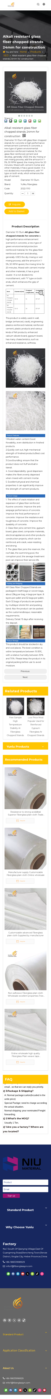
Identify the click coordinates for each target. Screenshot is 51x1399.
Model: (7, 180)
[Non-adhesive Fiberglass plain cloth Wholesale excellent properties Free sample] (25, 969)
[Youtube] (23, 1274)
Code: (7, 188)
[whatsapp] (8, 1274)
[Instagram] (42, 1274)
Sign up (11, 1195)
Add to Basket (17, 211)
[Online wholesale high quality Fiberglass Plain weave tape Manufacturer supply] (25, 1029)
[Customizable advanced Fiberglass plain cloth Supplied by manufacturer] (25, 909)
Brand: (7, 184)
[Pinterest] (44, 1390)
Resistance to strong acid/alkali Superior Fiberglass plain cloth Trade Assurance (25, 813)
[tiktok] (37, 1274)
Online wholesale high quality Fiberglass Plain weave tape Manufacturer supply (25, 1055)
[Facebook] (13, 1274)
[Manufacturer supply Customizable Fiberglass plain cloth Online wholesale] (25, 848)
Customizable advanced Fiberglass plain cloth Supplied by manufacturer (25, 934)
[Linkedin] (18, 1274)
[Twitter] (27, 1274)
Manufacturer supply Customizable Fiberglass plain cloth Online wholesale (25, 873)
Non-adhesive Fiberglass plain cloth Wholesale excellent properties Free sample (25, 994)
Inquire (16, 204)
